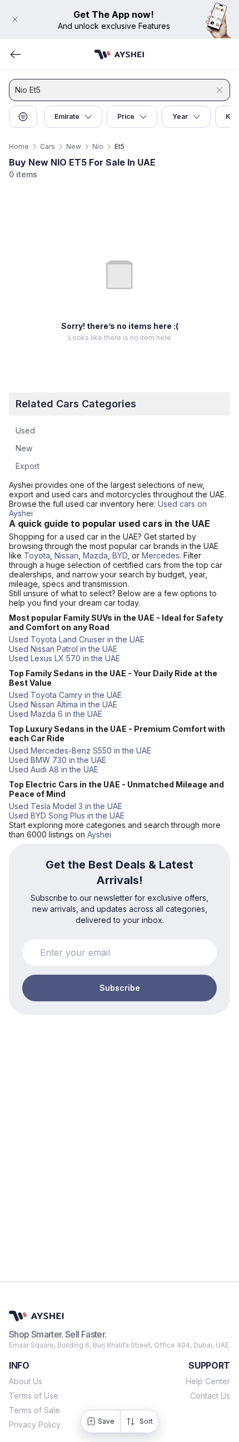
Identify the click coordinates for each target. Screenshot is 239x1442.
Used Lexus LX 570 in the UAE (64, 658)
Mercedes (161, 555)
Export (27, 466)
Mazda (95, 555)
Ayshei (99, 834)
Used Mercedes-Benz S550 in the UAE (80, 750)
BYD (119, 555)
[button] (119, 19)
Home (19, 146)
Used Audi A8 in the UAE (53, 769)
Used (25, 430)
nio (97, 146)
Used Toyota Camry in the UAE (65, 695)
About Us (25, 1381)
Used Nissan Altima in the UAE (63, 704)
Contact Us (210, 1395)
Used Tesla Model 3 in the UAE (65, 806)
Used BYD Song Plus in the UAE (67, 815)
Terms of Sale (34, 1410)
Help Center (208, 1381)
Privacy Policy (35, 1424)
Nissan (66, 555)
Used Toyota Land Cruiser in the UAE (77, 639)
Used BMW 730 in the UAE (57, 760)
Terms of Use (33, 1395)
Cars (47, 146)
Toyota (37, 555)
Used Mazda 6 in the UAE (55, 713)
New (73, 146)
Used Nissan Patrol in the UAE (63, 648)
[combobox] (114, 90)
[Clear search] (219, 90)
